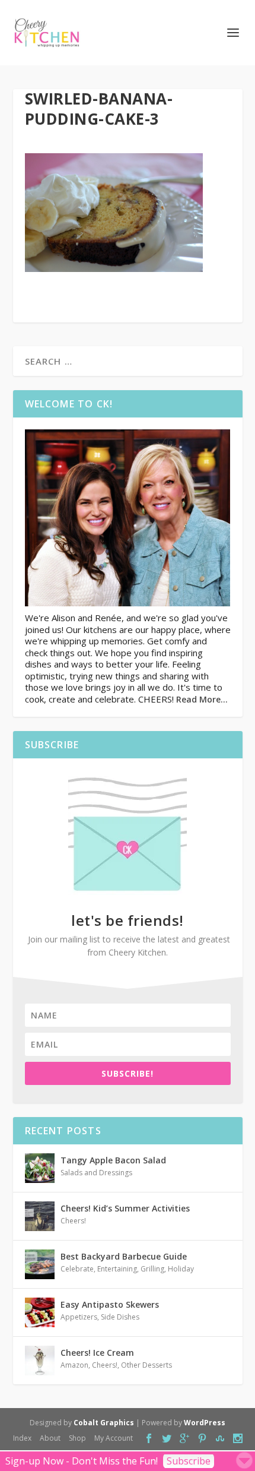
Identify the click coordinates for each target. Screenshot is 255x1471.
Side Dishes (120, 1317)
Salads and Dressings (96, 1173)
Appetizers (78, 1317)
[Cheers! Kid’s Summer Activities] (40, 1216)
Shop (77, 1438)
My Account (113, 1438)
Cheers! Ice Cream (97, 1352)
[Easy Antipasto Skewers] (40, 1312)
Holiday (181, 1269)
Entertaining (117, 1269)
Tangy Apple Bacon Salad (113, 1160)
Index (22, 1438)
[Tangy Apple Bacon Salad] (40, 1168)
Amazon (74, 1365)
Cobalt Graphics (104, 1423)
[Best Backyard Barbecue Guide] (40, 1264)
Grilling (152, 1269)
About (50, 1438)
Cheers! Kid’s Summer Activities (125, 1208)
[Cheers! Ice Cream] (40, 1360)
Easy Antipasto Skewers (109, 1304)
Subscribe (189, 1460)
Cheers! (73, 1221)
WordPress (204, 1423)
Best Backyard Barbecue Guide (123, 1256)
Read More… (202, 699)
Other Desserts (146, 1365)
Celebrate (77, 1269)
